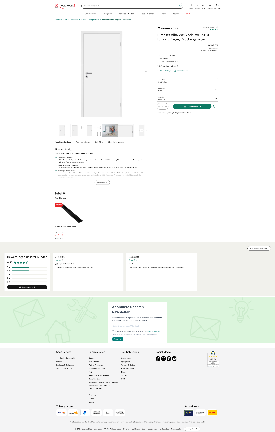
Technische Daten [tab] (83, 142)
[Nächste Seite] (146, 130)
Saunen (176, 14)
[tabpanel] (102, 166)
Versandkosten (214, 50)
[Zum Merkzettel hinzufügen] (215, 106)
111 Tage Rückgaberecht (65, 358)
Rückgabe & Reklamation (65, 365)
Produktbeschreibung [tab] (63, 142)
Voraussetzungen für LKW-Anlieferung (103, 382)
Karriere (92, 402)
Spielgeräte (107, 14)
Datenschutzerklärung (131, 429)
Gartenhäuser (90, 14)
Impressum (98, 429)
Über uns (92, 395)
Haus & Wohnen (147, 14)
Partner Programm (96, 365)
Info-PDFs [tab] (99, 142)
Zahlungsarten (94, 379)
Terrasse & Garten (126, 14)
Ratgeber (92, 358)
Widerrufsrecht (115, 429)
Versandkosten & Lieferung (99, 375)
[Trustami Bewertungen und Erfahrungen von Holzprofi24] (213, 359)
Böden (163, 14)
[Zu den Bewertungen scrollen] (214, 29)
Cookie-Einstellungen (150, 429)
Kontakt (59, 361)
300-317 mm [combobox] (162, 99)
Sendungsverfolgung (64, 368)
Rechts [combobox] (160, 91)
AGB (106, 429)
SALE (188, 14)
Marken (92, 392)
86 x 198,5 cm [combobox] (162, 82)
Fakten (91, 399)
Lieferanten (164, 429)
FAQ (90, 372)
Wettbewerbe (94, 361)
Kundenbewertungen (97, 368)
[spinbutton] (162, 106)
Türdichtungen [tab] (60, 198)
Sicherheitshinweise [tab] (116, 142)
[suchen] (180, 6)
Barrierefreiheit (176, 429)
